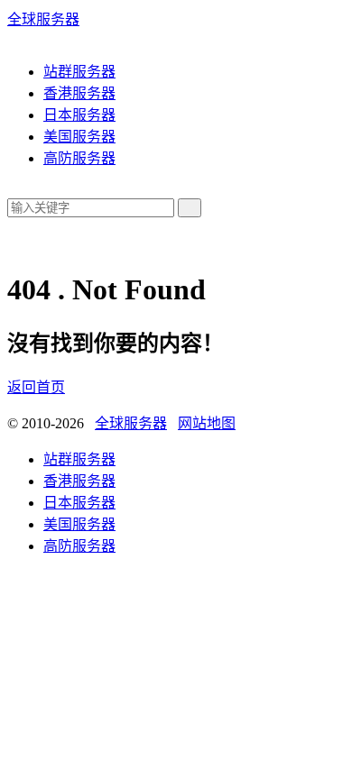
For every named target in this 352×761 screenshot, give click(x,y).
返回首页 (36, 387)
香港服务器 (79, 93)
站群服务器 (79, 71)
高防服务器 (79, 158)
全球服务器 (43, 19)
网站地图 (207, 423)
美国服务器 (79, 136)
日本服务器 (79, 115)
